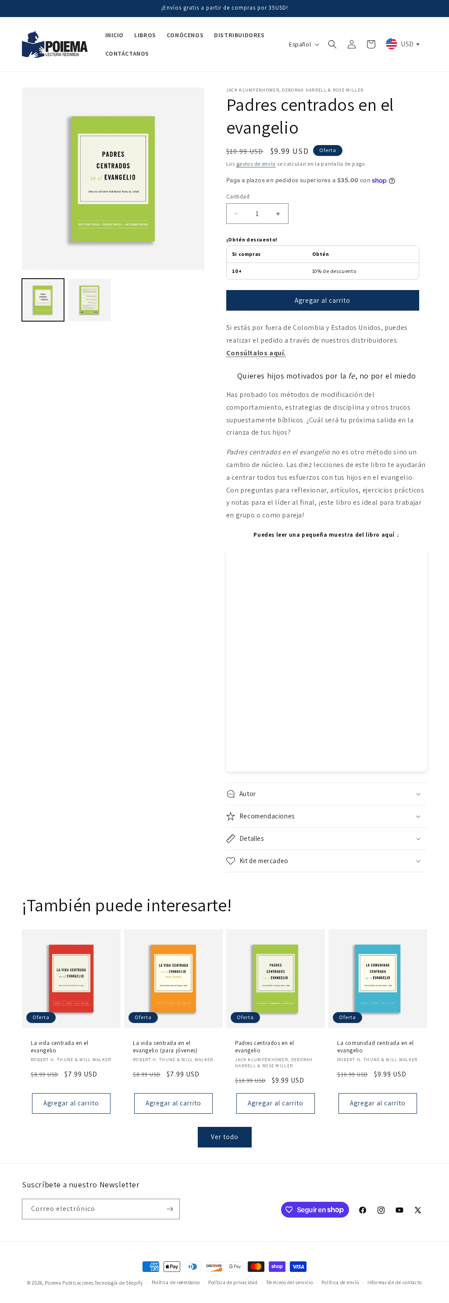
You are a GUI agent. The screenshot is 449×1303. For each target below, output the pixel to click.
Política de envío (340, 1282)
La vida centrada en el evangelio (59, 1047)
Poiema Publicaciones (69, 1283)
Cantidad (237, 196)
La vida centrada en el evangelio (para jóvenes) (165, 1047)
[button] (332, 44)
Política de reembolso (176, 1282)
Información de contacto (394, 1282)
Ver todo (225, 1137)
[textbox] (402, 44)
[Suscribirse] (169, 1209)
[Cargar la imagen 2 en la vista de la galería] (89, 300)
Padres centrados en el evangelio (264, 1047)
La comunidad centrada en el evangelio (375, 1047)
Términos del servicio (289, 1282)
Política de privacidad (232, 1282)
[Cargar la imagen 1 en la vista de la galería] (43, 300)
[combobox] (402, 44)
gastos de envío (256, 163)
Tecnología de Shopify (119, 1283)
